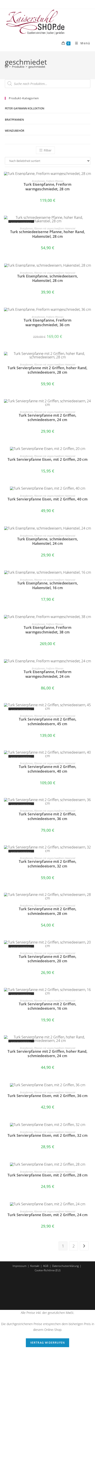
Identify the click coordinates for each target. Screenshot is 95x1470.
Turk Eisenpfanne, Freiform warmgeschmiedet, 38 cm (47, 630)
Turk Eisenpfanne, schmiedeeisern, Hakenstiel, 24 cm (47, 541)
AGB (45, 1266)
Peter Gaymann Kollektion (24, 108)
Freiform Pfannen (54, 181)
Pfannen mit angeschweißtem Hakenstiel (54, 228)
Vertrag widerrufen (47, 1343)
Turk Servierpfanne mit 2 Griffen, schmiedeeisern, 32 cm (47, 864)
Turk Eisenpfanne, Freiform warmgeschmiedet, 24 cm (47, 674)
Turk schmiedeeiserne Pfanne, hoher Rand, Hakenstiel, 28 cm (47, 234)
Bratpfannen (14, 120)
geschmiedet (36, 67)
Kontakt (34, 1266)
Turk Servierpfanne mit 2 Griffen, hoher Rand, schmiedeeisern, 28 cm (47, 370)
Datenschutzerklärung (65, 1266)
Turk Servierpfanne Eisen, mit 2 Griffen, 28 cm (47, 1175)
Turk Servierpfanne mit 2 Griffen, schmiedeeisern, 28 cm (47, 911)
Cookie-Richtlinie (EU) (47, 1270)
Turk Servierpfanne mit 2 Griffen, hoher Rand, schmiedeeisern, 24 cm (47, 1053)
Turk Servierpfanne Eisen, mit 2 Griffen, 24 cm (47, 1215)
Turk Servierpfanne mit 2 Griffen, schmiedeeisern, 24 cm (47, 417)
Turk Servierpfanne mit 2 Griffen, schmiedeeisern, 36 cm (47, 816)
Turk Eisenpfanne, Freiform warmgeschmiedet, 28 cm (47, 186)
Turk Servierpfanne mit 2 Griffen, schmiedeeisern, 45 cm (47, 721)
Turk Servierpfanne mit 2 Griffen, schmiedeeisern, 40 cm (47, 769)
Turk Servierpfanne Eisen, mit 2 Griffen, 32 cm (47, 1135)
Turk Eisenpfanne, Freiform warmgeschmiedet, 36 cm (47, 322)
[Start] (6, 67)
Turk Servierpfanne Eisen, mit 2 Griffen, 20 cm (47, 459)
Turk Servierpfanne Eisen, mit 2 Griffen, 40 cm (47, 499)
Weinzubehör (14, 131)
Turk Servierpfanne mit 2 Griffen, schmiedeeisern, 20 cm (47, 959)
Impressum (20, 1266)
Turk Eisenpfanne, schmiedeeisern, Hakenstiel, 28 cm (47, 278)
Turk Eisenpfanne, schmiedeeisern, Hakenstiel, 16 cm (47, 585)
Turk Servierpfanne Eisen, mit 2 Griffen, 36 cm (47, 1096)
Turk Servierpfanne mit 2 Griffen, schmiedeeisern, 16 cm (47, 1006)
